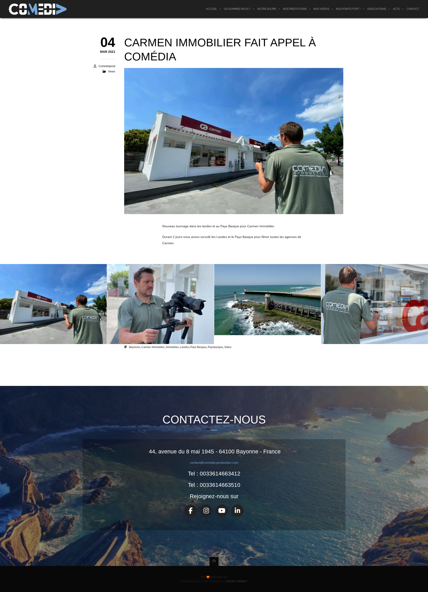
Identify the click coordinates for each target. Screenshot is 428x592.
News (111, 71)
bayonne (134, 347)
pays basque (198, 347)
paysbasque (215, 347)
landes (184, 347)
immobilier (172, 347)
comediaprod (107, 66)
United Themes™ (237, 581)
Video (227, 347)
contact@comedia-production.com (214, 462)
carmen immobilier (153, 347)
